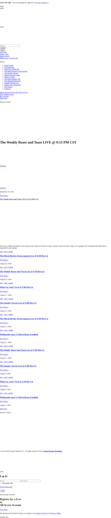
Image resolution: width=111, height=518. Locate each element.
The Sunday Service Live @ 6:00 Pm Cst (18, 303)
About (11, 94)
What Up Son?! (9, 77)
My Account (4, 96)
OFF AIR (3, 52)
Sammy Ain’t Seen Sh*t (12, 85)
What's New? (4, 58)
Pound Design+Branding (53, 451)
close (2, 50)
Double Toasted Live (11, 83)
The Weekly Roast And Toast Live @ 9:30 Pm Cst (22, 271)
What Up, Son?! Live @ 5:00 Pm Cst (16, 287)
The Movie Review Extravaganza (15, 71)
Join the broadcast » (42, 3)
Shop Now (3, 98)
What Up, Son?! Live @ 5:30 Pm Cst (16, 381)
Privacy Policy (56, 513)
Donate (6, 94)
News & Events (16, 92)
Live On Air (14, 58)
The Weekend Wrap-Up (12, 81)
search (3, 48)
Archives (7, 89)
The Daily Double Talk (12, 79)
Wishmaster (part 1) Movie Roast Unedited (19, 397)
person (2, 56)
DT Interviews (9, 67)
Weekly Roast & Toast (12, 75)
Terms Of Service (42, 513)
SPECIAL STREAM (11, 69)
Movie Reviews (5, 92)
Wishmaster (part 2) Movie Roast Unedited (19, 334)
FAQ (1, 94)
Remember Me (7, 483)
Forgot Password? (6, 487)
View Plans (4, 510)
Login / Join (4, 54)
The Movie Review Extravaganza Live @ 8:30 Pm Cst (24, 256)
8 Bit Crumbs (9, 65)
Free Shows (8, 87)
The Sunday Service (11, 73)
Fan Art (25, 92)
